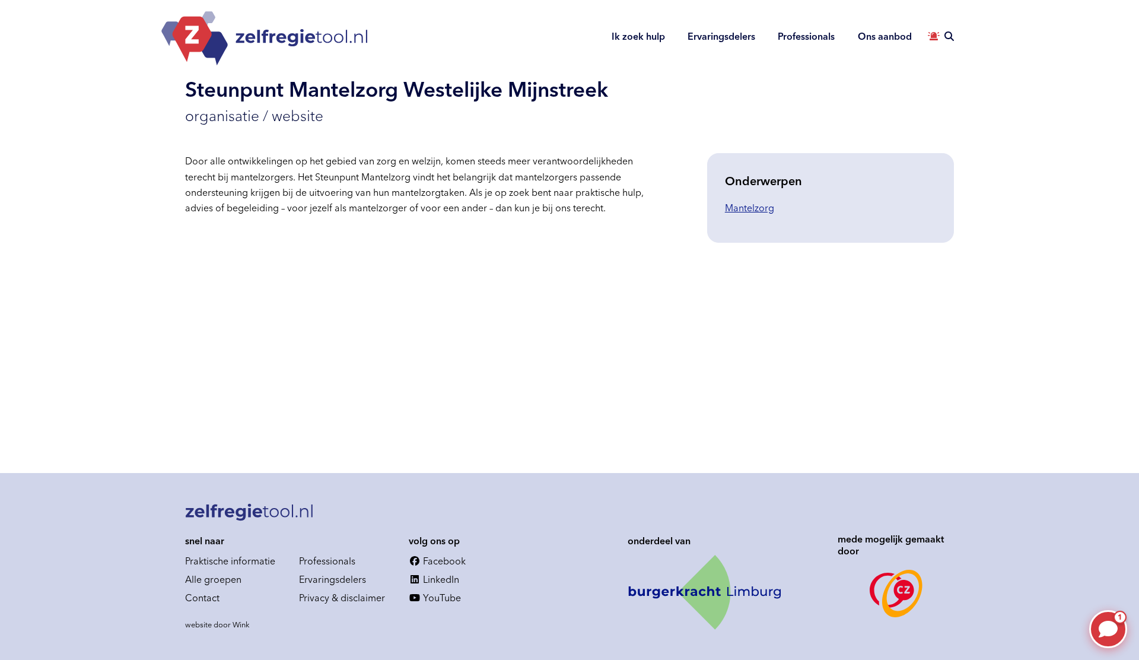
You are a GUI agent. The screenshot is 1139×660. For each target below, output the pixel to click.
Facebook (443, 561)
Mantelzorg (749, 208)
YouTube (441, 598)
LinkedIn (440, 579)
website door (217, 624)
